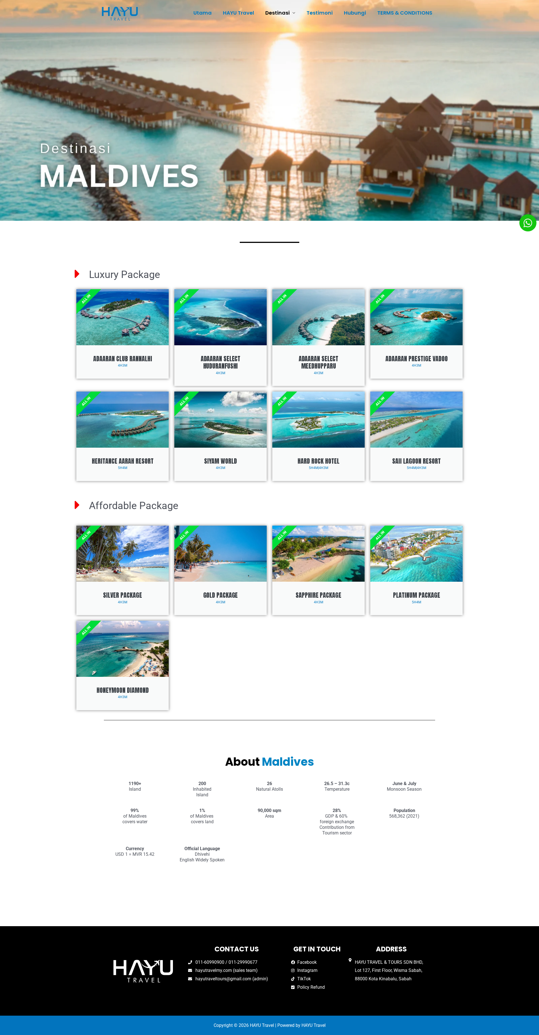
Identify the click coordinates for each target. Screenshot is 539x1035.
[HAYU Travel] (120, 12)
